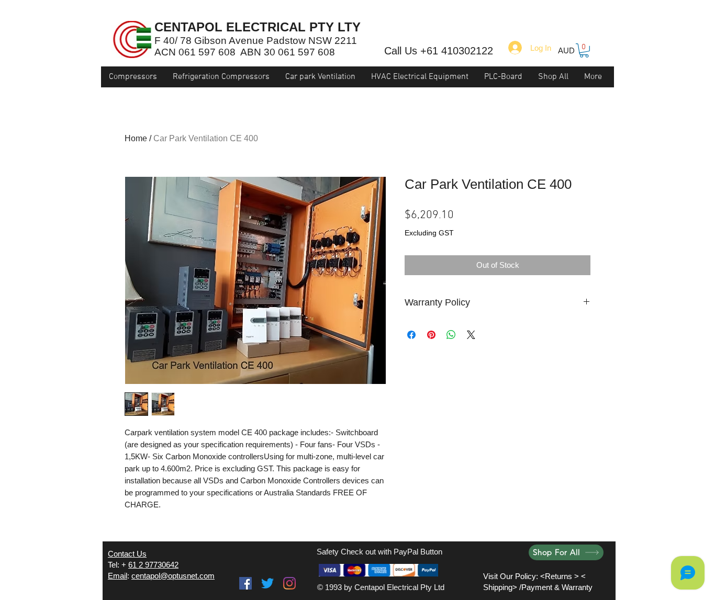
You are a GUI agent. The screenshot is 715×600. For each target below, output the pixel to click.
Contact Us (127, 553)
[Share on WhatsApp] (451, 335)
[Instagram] (289, 583)
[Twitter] (267, 583)
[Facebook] (245, 583)
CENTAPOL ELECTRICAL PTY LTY (257, 27)
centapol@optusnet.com (173, 575)
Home (136, 138)
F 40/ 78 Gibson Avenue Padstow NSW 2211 (255, 40)
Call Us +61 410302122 (438, 50)
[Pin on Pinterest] (431, 335)
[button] (584, 50)
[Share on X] (471, 335)
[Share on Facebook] (411, 335)
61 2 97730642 (153, 564)
